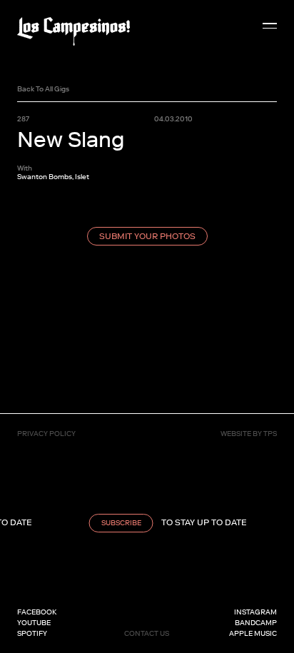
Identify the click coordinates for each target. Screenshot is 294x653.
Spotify (32, 633)
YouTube (34, 622)
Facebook (36, 612)
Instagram (255, 612)
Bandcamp (256, 622)
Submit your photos (147, 236)
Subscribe (118, 522)
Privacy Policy (46, 433)
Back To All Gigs (43, 88)
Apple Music (253, 633)
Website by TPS (248, 433)
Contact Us (146, 633)
